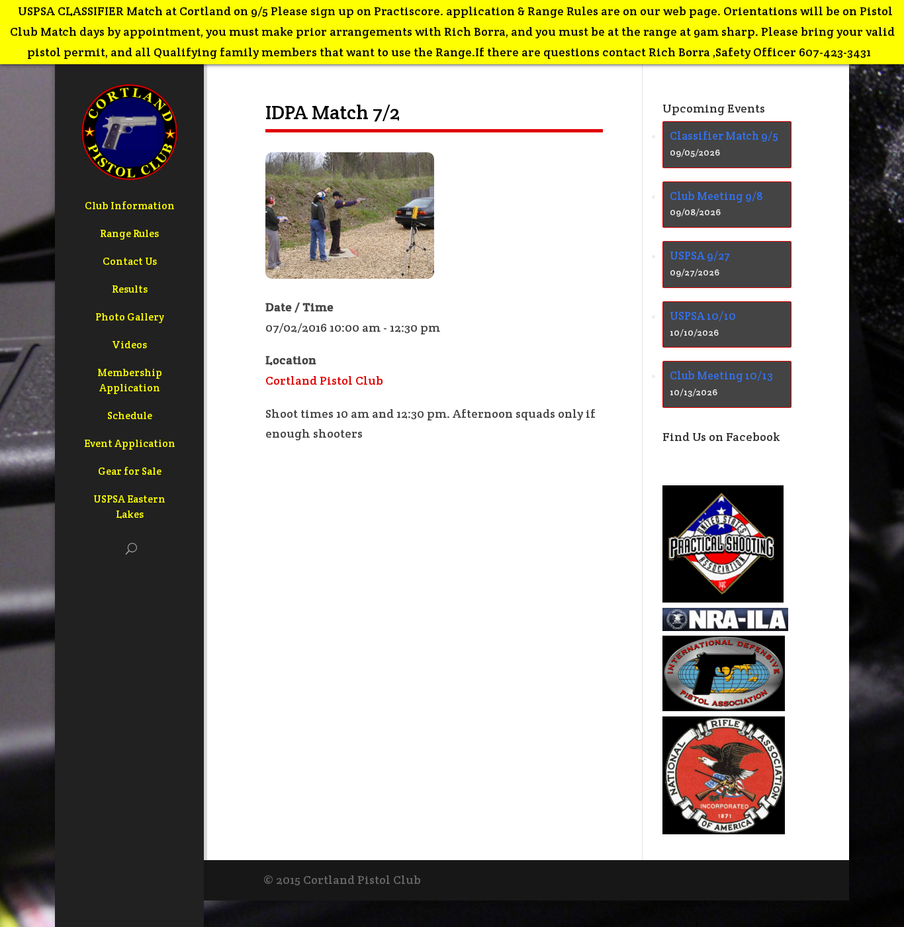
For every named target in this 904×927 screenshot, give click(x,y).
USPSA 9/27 (700, 255)
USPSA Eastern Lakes (129, 506)
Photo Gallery (129, 317)
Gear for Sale (129, 471)
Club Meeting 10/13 (721, 375)
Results (130, 289)
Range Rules (129, 233)
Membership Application (129, 380)
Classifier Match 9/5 (724, 135)
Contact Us (130, 261)
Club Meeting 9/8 (716, 196)
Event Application (129, 443)
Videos (129, 344)
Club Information (130, 205)
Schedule (129, 415)
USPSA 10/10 (703, 316)
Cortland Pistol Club (324, 380)
